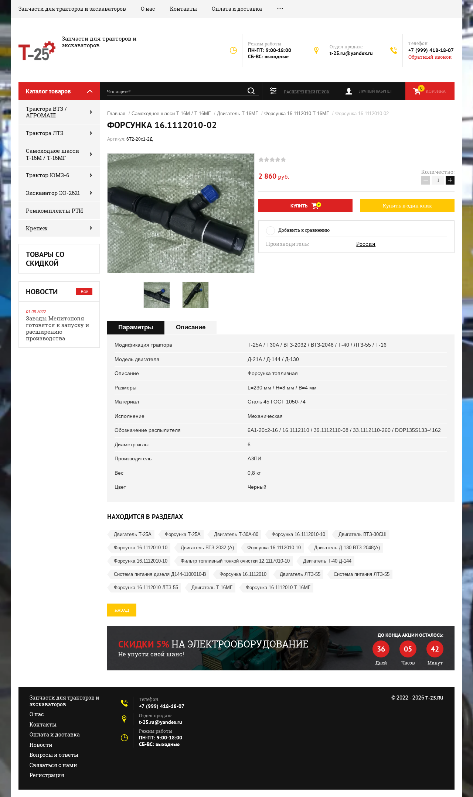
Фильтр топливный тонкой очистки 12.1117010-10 (235, 561)
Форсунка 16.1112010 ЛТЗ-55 (146, 587)
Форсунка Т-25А (183, 534)
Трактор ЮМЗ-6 (47, 175)
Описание (190, 327)
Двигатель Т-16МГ (237, 113)
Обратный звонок (430, 57)
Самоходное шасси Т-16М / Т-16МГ (52, 154)
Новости (41, 744)
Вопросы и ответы (54, 754)
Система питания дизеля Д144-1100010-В (160, 574)
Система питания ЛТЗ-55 (361, 574)
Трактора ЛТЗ (45, 133)
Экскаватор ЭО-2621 (53, 192)
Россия (365, 244)
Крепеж (37, 228)
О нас (148, 8)
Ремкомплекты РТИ (54, 210)
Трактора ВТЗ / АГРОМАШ (46, 112)
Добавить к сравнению (304, 230)
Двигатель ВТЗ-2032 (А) (207, 547)
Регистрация (47, 775)
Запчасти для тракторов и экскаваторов (72, 8)
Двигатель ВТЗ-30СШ (362, 534)
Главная (116, 113)
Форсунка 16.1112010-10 (298, 534)
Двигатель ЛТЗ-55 (300, 574)
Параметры (135, 327)
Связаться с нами (53, 765)
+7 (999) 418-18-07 (431, 50)
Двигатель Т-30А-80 (236, 534)
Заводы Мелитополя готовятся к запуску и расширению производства (57, 328)
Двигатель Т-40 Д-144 (327, 561)
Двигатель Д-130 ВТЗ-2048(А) (347, 547)
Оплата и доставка (237, 8)
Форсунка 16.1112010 (243, 574)
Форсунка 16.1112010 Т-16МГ (296, 113)
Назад (122, 610)
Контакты (183, 8)
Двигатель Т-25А (133, 534)
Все (84, 291)
